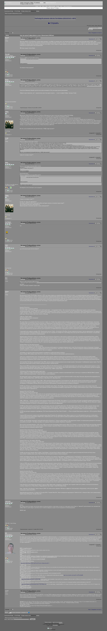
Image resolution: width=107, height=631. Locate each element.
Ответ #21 (23, 139)
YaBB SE (60, 623)
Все (12, 32)
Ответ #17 (23, 39)
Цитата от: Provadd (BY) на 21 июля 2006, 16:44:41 (30, 174)
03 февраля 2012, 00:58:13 (25, 576)
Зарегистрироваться (51, 2)
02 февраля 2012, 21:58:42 (25, 564)
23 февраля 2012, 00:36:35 (25, 588)
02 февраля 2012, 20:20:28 (25, 560)
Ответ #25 (23, 246)
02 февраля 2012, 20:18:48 (25, 558)
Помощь (57, 6)
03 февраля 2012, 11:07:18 (25, 586)
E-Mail (6, 40)
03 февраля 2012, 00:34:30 (25, 569)
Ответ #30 (23, 592)
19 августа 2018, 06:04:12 (25, 606)
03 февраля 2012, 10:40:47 (25, 581)
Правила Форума (51, 6)
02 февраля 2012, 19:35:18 (25, 551)
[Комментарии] (8, 60)
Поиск (46, 6)
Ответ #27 (23, 292)
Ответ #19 (23, 81)
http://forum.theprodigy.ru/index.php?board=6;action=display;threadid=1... (35, 563)
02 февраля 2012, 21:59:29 (25, 566)
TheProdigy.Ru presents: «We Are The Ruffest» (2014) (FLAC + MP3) (55, 18)
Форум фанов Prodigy (9, 11)
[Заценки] (7, 59)
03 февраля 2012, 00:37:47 (25, 572)
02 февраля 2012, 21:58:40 (25, 562)
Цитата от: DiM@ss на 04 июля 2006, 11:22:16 (29, 57)
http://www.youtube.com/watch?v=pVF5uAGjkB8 (73, 575)
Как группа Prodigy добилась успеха (14, 13)
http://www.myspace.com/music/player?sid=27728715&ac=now (34, 584)
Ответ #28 (23, 502)
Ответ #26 (23, 279)
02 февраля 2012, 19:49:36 (25, 555)
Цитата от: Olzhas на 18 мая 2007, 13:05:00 (29, 141)
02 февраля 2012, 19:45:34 (25, 553)
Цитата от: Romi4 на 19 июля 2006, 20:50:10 (29, 83)
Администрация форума (57, 622)
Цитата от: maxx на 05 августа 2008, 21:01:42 (29, 281)
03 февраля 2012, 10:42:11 (25, 583)
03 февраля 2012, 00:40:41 (25, 574)
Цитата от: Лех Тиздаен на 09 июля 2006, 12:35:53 (30, 166)
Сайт (40, 6)
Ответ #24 (23, 223)
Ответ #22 (23, 163)
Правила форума (48, 622)
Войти (41, 2)
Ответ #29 (23, 534)
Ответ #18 (23, 55)
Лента (43, 6)
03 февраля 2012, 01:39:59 (25, 578)
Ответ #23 (23, 196)
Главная (37, 6)
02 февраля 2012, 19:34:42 (25, 549)
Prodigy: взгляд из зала (26, 11)
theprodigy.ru (55, 625)
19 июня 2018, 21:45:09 (25, 604)
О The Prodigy (17, 11)
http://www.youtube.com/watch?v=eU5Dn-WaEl (31, 579)
